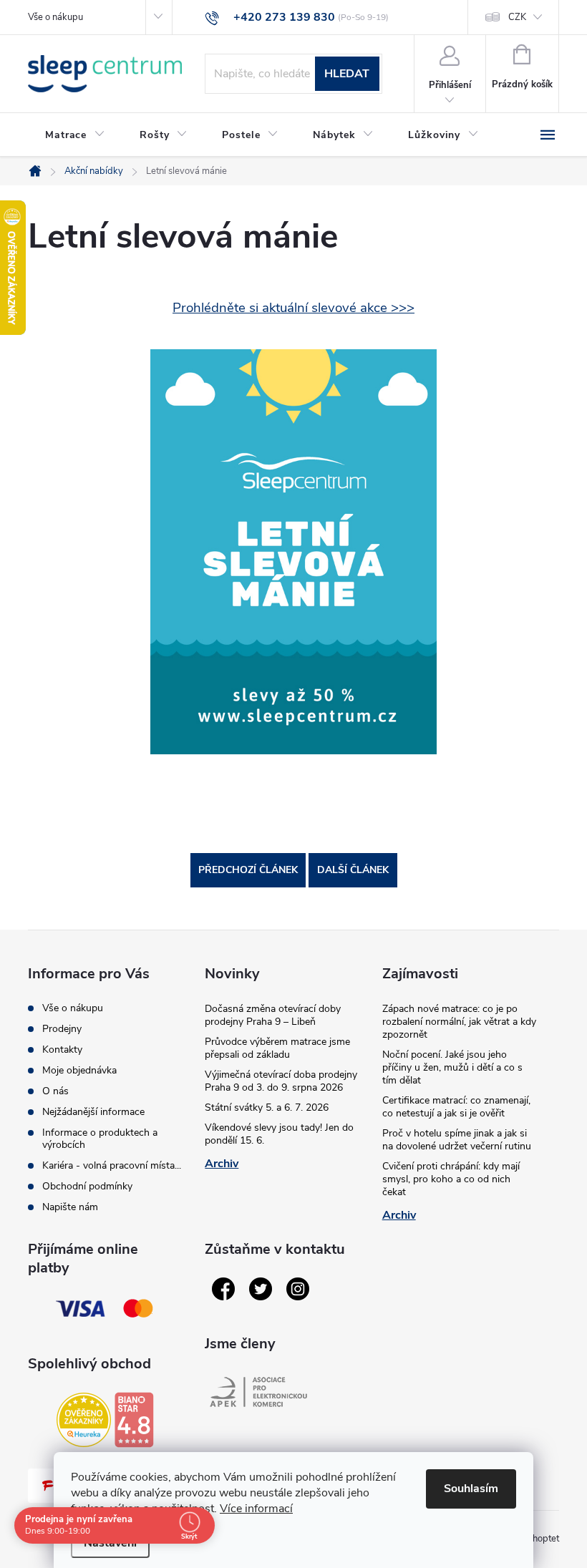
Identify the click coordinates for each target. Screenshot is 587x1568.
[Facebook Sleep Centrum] (223, 1288)
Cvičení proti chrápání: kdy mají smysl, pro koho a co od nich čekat (451, 1179)
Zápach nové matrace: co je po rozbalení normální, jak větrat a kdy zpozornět (459, 1021)
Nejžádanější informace (93, 1112)
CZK (517, 17)
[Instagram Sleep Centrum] (297, 1288)
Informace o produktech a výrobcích (99, 1138)
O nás (55, 1091)
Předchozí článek (248, 870)
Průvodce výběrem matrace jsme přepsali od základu (277, 1048)
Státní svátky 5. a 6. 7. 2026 (267, 1107)
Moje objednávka (79, 1070)
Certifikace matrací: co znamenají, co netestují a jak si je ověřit (456, 1107)
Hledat (346, 74)
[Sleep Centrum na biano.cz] (134, 1420)
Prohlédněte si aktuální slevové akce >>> (293, 307)
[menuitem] (75, 135)
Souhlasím (471, 1488)
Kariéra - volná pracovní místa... (111, 1165)
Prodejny (62, 1029)
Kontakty (62, 1049)
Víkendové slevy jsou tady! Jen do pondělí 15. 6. (279, 1134)
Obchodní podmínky (87, 1186)
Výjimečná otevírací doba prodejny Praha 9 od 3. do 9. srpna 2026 (281, 1081)
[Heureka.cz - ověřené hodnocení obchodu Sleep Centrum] (84, 1420)
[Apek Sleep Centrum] (258, 1392)
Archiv (221, 1163)
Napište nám (70, 1207)
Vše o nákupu (55, 17)
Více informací (256, 1508)
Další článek (353, 870)
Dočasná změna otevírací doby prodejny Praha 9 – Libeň (273, 1015)
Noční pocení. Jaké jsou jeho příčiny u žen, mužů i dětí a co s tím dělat (452, 1067)
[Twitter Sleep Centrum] (260, 1288)
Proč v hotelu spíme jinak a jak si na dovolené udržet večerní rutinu (456, 1139)
